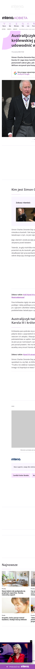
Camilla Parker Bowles (21, 475)
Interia (4, 29)
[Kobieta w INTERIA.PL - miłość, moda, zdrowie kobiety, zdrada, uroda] (20, 17)
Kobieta (9, 29)
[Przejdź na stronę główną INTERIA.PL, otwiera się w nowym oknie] (8, 17)
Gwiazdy (15, 29)
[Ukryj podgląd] (31, 641)
